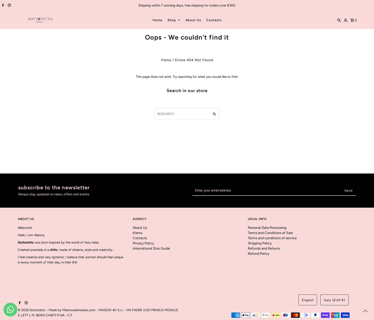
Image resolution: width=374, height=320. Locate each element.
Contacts (214, 20)
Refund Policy (258, 254)
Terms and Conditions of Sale (270, 233)
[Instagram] (9, 5)
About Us (193, 20)
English (308, 300)
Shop (172, 20)
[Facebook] (2, 5)
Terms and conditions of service (272, 238)
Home (157, 20)
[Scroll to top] (365, 311)
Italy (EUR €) (334, 300)
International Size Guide (151, 248)
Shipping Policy (260, 243)
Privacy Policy (143, 243)
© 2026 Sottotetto (32, 310)
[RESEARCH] (339, 20)
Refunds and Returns (264, 248)
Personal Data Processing (267, 228)
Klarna (137, 233)
